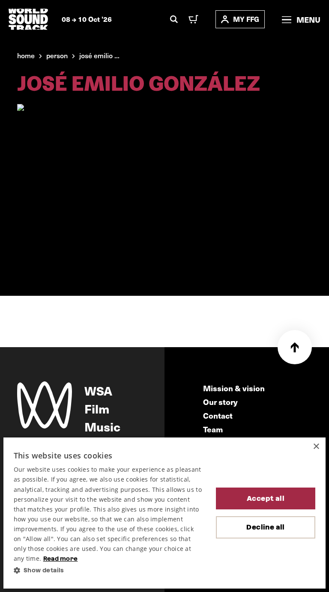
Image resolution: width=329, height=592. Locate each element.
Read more (60, 558)
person (57, 55)
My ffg (246, 19)
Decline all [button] (265, 527)
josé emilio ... (99, 55)
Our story (220, 401)
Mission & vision (234, 388)
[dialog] (164, 513)
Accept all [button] (265, 498)
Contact (218, 415)
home (26, 55)
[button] (108, 570)
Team (213, 429)
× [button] (316, 446)
